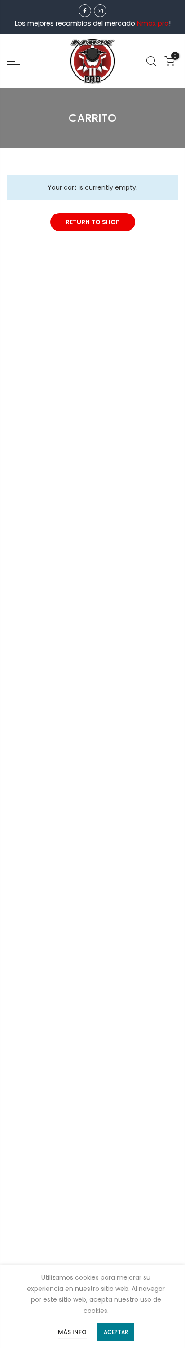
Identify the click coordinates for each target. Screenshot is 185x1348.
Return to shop (93, 222)
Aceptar (116, 1332)
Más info (72, 1332)
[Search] (151, 61)
